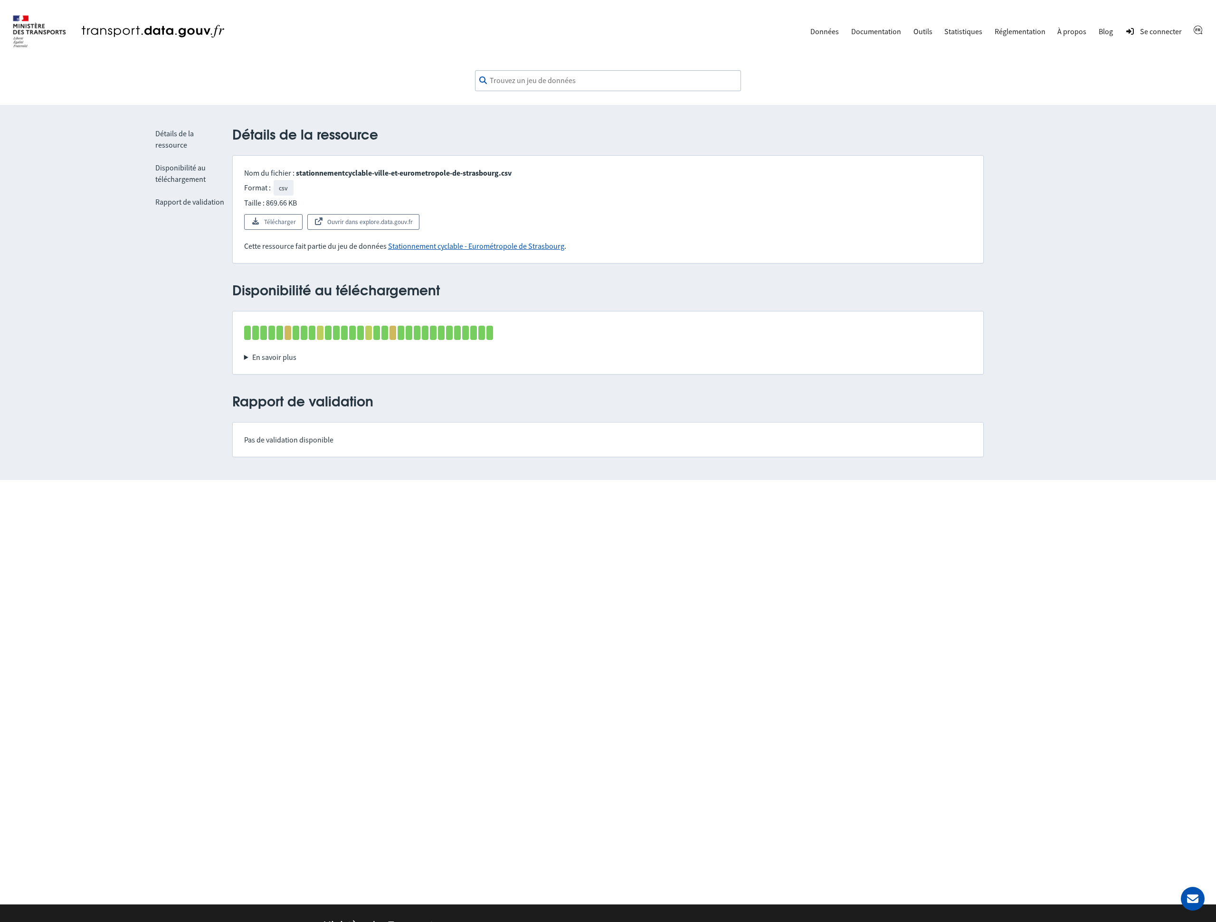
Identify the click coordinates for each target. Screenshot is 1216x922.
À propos (1071, 31)
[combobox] (608, 80)
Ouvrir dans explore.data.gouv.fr (370, 222)
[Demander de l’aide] (1193, 899)
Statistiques (963, 31)
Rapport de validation (189, 202)
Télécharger (280, 222)
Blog (1106, 31)
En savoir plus (274, 357)
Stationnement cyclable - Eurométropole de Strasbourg (476, 246)
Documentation (876, 31)
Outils (922, 31)
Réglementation (1020, 31)
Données (824, 31)
